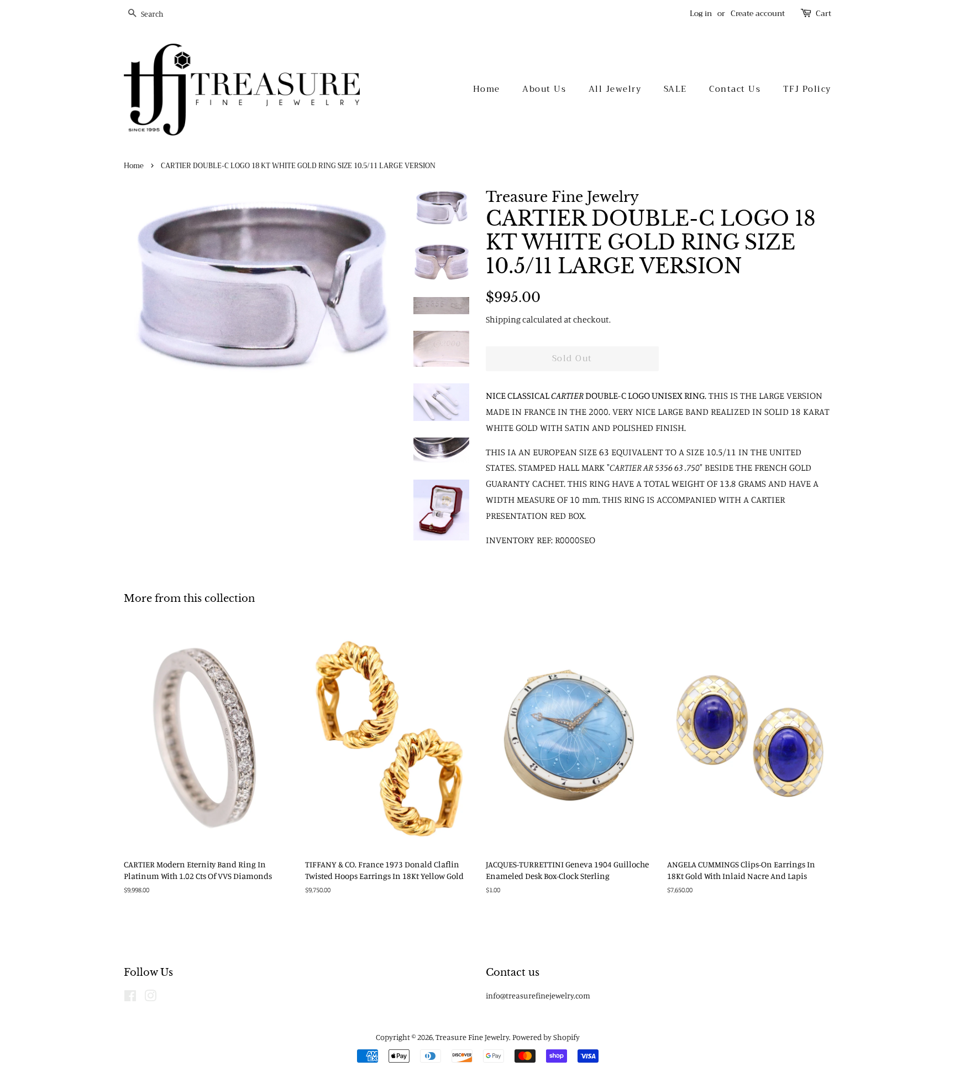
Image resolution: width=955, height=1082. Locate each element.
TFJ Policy (807, 89)
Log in (701, 13)
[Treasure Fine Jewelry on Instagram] (150, 997)
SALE (675, 89)
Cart (823, 13)
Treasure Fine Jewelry (472, 1037)
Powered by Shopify (546, 1037)
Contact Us (734, 89)
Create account (758, 13)
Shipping (503, 319)
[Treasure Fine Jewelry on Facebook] (130, 997)
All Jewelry (615, 89)
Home (486, 89)
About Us (544, 89)
